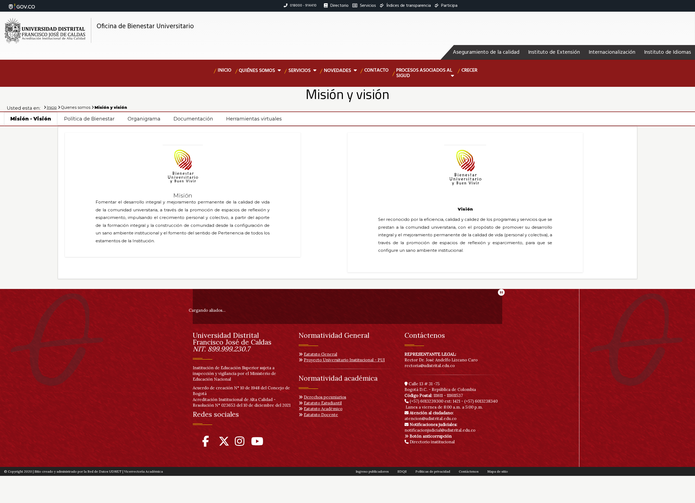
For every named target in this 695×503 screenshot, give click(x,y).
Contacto (376, 70)
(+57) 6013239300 (426, 401)
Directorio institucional (432, 441)
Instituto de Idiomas (667, 52)
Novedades (338, 71)
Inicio (224, 70)
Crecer (469, 70)
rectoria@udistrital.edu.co (430, 365)
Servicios (300, 71)
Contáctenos (469, 471)
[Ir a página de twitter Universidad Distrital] (224, 443)
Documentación (193, 119)
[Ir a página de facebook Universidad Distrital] (205, 443)
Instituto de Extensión (554, 52)
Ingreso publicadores (372, 471)
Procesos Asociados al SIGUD (424, 73)
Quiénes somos (257, 71)
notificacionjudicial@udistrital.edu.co (440, 427)
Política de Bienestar (89, 119)
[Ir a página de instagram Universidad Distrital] (239, 443)
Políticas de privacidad (432, 471)
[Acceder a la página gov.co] (21, 4)
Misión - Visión (30, 119)
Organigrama (144, 119)
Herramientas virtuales (254, 119)
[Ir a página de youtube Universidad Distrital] (257, 443)
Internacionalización (612, 52)
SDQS (402, 471)
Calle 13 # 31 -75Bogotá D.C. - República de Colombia (440, 386)
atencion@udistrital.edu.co (430, 415)
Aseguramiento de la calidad (486, 52)
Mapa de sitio (497, 471)
